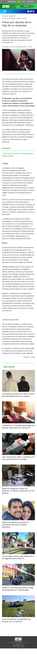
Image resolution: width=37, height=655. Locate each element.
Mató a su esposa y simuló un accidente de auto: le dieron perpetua (15, 524)
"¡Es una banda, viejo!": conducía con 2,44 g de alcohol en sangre (18, 458)
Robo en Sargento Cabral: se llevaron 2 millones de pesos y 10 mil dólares (18, 490)
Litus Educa (30, 1)
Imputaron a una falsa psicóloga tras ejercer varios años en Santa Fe (18, 426)
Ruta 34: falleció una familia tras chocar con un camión (16, 620)
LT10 (18, 1)
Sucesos (5, 16)
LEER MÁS (6, 148)
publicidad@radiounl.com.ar (18, 645)
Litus (23, 1)
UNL (4, 1)
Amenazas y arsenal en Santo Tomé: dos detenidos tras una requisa (18, 395)
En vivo (26, 6)
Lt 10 (6, 6)
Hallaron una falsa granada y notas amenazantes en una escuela (17, 589)
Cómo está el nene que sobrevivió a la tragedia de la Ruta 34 (18, 557)
